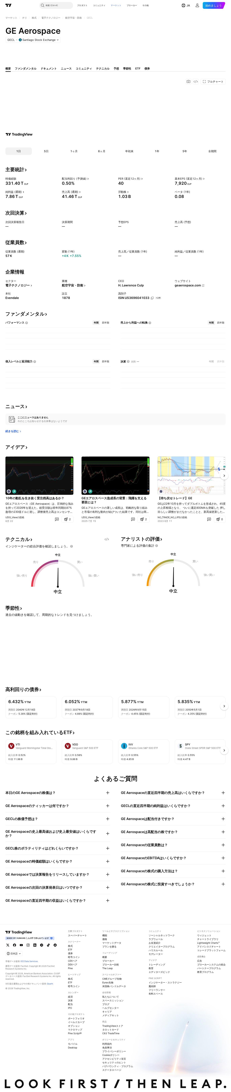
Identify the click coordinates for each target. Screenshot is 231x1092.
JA (188, 5)
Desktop (72, 1047)
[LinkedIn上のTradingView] (34, 945)
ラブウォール (156, 939)
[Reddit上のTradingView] (55, 945)
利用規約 (107, 1043)
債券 (70, 953)
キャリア (107, 1011)
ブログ (105, 1004)
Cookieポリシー (110, 1055)
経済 (70, 996)
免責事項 (107, 1047)
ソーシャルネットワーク (162, 935)
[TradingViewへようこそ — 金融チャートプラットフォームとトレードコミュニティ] (19, 134)
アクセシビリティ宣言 (114, 1058)
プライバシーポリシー (114, 1051)
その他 (145, 5)
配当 (70, 1004)
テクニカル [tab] (103, 68)
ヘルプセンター (110, 1007)
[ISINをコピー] (152, 298)
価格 (104, 939)
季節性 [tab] (127, 68)
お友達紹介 (154, 942)
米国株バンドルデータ (114, 986)
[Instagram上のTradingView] (28, 945)
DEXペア (72, 964)
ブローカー (132, 5)
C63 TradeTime (110, 1033)
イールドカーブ (76, 1022)
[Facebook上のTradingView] (14, 945)
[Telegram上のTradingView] (41, 945)
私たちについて (110, 996)
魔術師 (152, 986)
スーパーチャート (77, 935)
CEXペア (72, 960)
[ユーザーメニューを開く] (197, 5)
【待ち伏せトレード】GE (175, 498)
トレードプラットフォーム (211, 950)
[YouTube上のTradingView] (21, 945)
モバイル (72, 1043)
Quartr (50, 983)
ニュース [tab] (66, 68)
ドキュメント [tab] (49, 68)
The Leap (107, 968)
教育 (151, 968)
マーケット (116, 5)
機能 (104, 935)
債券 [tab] (147, 68)
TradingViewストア (112, 1025)
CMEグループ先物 (112, 978)
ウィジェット (204, 935)
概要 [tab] (8, 68)
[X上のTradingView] (7, 945)
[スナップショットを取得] (188, 81)
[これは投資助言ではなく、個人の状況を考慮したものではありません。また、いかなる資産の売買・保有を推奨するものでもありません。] (71, 546)
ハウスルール (156, 950)
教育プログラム (205, 971)
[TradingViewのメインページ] (8, 5)
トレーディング (157, 964)
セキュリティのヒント (114, 1062)
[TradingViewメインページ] (18, 932)
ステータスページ (111, 1069)
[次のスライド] (224, 476)
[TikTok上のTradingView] (48, 945)
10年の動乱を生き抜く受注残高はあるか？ (34, 498)
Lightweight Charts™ (208, 942)
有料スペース (156, 993)
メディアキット (110, 1015)
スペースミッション (113, 1000)
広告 (199, 960)
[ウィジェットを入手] (196, 81)
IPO (70, 1007)
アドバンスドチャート (209, 946)
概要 (104, 957)
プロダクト (82, 5)
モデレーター (156, 954)
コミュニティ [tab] (84, 68)
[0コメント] (56, 519)
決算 (70, 1000)
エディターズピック (159, 971)
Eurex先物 (107, 982)
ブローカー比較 (110, 964)
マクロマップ (75, 1029)
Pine (70, 968)
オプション (74, 1025)
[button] (90, 5)
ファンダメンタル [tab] (26, 68)
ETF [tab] (137, 68)
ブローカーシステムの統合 (211, 964)
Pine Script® (75, 1033)
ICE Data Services (29, 961)
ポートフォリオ (76, 1018)
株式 (70, 945)
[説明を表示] (18, 178)
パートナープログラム (209, 968)
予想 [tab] (116, 68)
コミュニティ (99, 5)
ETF (70, 949)
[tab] (96, 322)
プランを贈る (109, 946)
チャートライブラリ (207, 939)
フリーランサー (157, 989)
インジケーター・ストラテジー (165, 982)
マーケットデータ (111, 942)
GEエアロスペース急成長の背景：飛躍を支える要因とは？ (114, 500)
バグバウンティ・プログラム (117, 1066)
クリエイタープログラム (162, 946)
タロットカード (110, 1029)
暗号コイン (74, 957)
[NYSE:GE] (9, 491)
